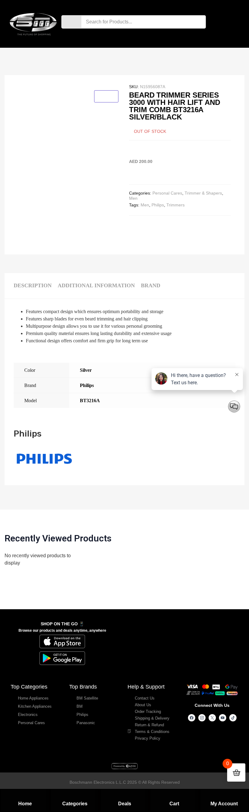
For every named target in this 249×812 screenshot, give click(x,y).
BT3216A (90, 400)
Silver (86, 370)
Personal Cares (167, 193)
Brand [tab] (150, 285)
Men (133, 198)
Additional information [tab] (96, 285)
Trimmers (175, 204)
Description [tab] (33, 285)
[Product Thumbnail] (106, 96)
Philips (158, 204)
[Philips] (44, 472)
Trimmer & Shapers (203, 193)
